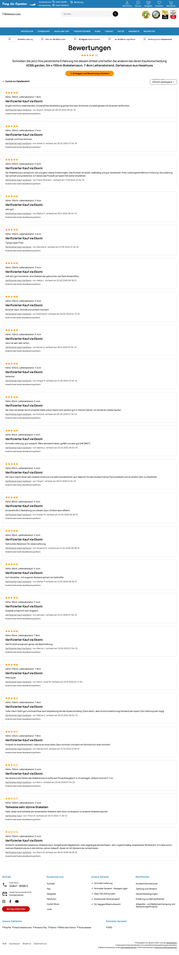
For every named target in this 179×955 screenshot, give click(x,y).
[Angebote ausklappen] (141, 31)
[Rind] (29, 23)
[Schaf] (41, 23)
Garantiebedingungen (147, 893)
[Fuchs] (115, 23)
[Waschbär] (125, 23)
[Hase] (84, 23)
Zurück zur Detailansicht (17, 81)
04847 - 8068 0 (18, 886)
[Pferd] (8, 23)
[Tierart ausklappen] (115, 31)
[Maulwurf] (151, 23)
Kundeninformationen (147, 883)
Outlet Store (53, 904)
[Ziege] (51, 23)
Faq (48, 888)
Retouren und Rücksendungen (166, 947)
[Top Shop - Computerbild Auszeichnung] (173, 15)
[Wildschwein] (94, 23)
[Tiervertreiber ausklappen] (92, 31)
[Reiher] (143, 23)
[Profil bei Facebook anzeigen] (10, 901)
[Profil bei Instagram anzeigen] (4, 901)
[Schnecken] (166, 23)
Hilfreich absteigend (162, 81)
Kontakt (51, 883)
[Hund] (68, 23)
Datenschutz (40, 943)
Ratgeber (51, 893)
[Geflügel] (59, 23)
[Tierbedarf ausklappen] (51, 31)
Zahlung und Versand (146, 888)
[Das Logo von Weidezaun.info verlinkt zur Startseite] (31, 14)
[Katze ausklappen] (125, 31)
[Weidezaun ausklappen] (34, 31)
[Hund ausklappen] (102, 31)
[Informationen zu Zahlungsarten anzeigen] (46, 927)
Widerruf (27, 943)
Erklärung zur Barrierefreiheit (150, 899)
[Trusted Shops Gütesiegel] (156, 15)
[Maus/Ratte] (159, 23)
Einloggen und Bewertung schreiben (91, 73)
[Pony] (18, 23)
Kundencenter (16, 895)
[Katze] (77, 23)
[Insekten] (173, 23)
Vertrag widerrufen (15, 908)
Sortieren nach (158, 79)
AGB (4, 943)
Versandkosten (171, 943)
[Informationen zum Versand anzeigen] (109, 927)
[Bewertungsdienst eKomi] (146, 15)
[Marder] (134, 23)
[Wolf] (104, 23)
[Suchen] (115, 14)
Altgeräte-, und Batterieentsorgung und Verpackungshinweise (155, 905)
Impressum (14, 943)
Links (49, 909)
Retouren (51, 899)
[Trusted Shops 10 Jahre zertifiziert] (165, 15)
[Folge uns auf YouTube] (17, 901)
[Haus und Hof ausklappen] (70, 31)
